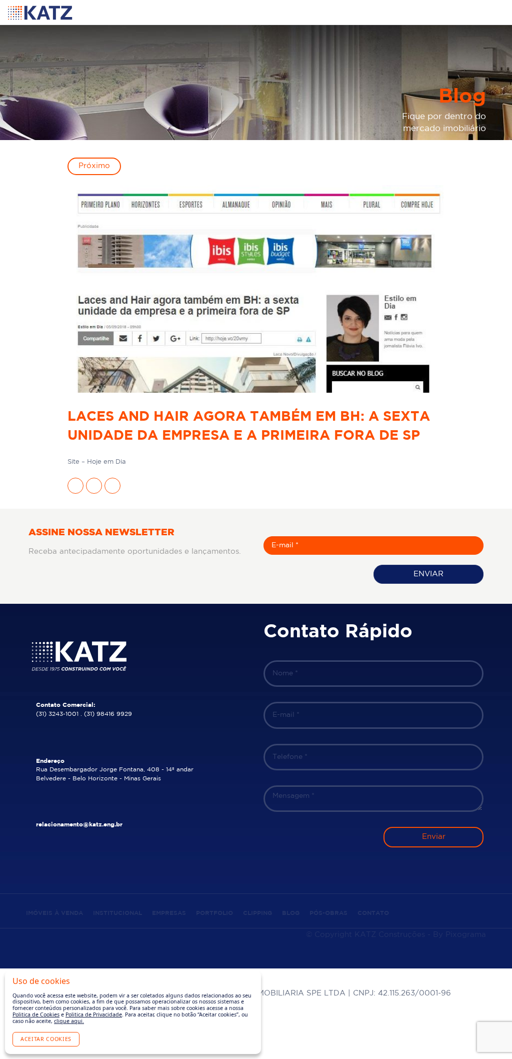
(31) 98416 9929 (108, 714)
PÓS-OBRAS (329, 913)
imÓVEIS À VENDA (54, 913)
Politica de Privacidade (94, 1014)
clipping (257, 913)
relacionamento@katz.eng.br (79, 824)
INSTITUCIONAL (117, 913)
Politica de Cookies (36, 1014)
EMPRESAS (169, 913)
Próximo (94, 166)
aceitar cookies (46, 1038)
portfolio (214, 913)
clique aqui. (69, 1020)
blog (291, 913)
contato (373, 913)
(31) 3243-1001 (57, 714)
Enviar (429, 574)
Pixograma (466, 934)
